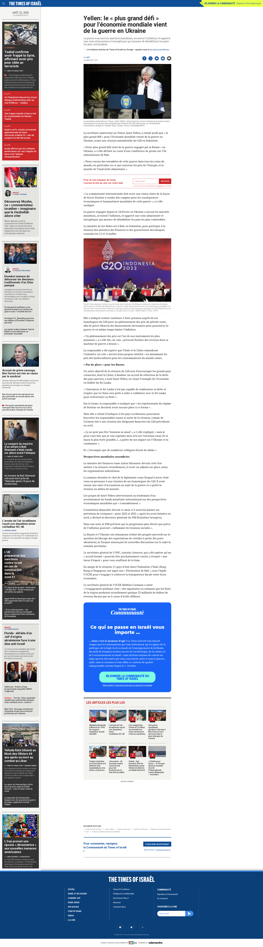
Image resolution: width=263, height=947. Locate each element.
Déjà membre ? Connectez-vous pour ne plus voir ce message (127, 685)
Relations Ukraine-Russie (160, 829)
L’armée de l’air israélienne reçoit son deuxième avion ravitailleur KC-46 (117, 729)
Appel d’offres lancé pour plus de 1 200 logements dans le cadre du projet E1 (19, 600)
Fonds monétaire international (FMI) (106, 832)
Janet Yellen (109, 829)
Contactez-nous (119, 907)
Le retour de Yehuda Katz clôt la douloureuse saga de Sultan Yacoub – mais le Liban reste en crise (18, 787)
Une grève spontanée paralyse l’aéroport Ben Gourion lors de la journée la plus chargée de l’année (156, 731)
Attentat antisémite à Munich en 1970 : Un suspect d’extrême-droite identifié (97, 729)
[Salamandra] (155, 943)
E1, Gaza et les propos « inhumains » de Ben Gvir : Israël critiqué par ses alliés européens (20, 589)
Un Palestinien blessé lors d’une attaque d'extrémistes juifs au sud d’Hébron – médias (20, 100)
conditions (160, 186)
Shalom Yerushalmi (22, 270)
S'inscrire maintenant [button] (157, 844)
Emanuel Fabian (10, 530)
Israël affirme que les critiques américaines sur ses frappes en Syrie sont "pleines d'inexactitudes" (20, 152)
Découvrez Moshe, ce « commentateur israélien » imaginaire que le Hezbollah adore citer (20, 209)
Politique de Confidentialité (123, 894)
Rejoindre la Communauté (220, 3)
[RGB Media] (133, 942)
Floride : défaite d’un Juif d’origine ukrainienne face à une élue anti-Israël (19, 638)
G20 (87, 832)
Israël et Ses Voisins (94, 829)
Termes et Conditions (121, 889)
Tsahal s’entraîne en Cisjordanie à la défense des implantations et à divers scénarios (97, 765)
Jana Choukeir (12, 857)
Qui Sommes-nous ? (121, 898)
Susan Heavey (24, 857)
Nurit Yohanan (21, 194)
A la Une (71, 920)
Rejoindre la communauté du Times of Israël (127, 677)
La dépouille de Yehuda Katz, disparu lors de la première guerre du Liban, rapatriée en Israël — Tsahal (20, 801)
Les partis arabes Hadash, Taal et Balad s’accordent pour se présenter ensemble (19, 331)
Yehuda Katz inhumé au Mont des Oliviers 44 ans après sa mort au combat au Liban (20, 755)
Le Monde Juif (74, 898)
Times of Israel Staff (15, 71)
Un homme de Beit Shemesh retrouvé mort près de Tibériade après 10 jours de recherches (19, 479)
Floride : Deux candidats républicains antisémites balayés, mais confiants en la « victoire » (19, 700)
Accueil (71, 889)
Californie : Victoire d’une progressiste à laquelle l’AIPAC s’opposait (18, 689)
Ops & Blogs (73, 907)
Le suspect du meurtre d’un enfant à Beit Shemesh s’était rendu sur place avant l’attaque (19, 448)
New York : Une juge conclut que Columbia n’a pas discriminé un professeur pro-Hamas (18, 711)
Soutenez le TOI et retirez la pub (248, 3)
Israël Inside (73, 902)
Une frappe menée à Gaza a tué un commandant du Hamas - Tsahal (20, 116)
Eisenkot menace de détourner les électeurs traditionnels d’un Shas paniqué (19, 281)
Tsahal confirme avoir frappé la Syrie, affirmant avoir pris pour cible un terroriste (19, 59)
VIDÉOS (71, 916)
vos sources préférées (159, 50)
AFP (88, 57)
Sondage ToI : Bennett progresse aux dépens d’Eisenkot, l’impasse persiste (19, 320)
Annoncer (117, 902)
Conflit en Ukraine (141, 829)
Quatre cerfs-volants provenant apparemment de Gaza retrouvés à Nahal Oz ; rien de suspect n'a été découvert (20, 133)
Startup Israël (75, 911)
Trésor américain (123, 829)
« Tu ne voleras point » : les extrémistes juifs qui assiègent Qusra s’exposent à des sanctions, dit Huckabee (19, 613)
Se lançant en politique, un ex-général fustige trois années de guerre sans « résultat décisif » (18, 309)
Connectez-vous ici (163, 849)
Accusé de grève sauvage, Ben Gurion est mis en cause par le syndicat (20, 373)
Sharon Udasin (12, 629)
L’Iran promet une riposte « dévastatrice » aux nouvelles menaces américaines (20, 847)
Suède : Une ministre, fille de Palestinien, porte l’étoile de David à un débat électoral (137, 765)
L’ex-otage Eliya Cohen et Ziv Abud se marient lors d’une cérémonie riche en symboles (137, 729)
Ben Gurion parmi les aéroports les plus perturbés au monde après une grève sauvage (18, 396)
